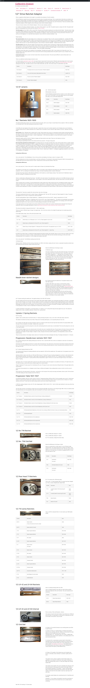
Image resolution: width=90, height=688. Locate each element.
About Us (50, 8)
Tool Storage (38, 10)
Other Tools (27, 10)
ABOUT (64, 10)
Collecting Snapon (24, 3)
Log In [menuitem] (3, 0)
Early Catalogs (23, 8)
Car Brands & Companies (56, 10)
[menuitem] (1, 1)
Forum (45, 8)
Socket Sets (57, 8)
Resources (39, 8)
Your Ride (46, 10)
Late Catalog (31, 8)
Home (17, 8)
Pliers (32, 10)
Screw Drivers (19, 10)
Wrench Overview (65, 8)
